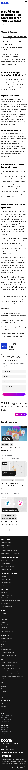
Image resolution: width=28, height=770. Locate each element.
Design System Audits (7, 665)
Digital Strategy (6, 582)
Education (4, 619)
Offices (3, 689)
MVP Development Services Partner (11, 668)
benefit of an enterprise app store (12, 119)
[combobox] (5, 381)
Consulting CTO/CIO (7, 579)
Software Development (8, 515)
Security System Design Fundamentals (12, 674)
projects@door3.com (7, 747)
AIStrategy (10, 480)
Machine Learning (6, 595)
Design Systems (6, 545)
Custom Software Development (10, 561)
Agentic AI (4, 592)
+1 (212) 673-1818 (9, 749)
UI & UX (3, 616)
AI (11, 444)
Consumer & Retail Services (9, 655)
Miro (2, 703)
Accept (21, 767)
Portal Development (7, 569)
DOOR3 (3, 296)
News (2, 694)
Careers (3, 686)
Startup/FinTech (6, 649)
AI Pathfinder (5, 598)
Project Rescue (5, 563)
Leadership (4, 691)
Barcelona (4, 725)
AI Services (5, 589)
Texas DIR (4, 706)
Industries (5, 635)
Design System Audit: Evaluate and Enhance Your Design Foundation (12, 335)
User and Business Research (9, 551)
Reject (13, 767)
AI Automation (5, 603)
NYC (2, 713)
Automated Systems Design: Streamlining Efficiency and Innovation (13, 314)
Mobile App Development (8, 566)
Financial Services (6, 638)
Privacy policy (21, 763)
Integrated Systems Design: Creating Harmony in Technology (13, 321)
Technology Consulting (9, 573)
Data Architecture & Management (11, 601)
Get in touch (19, 414)
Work (3, 610)
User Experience (6, 542)
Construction (5, 647)
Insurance (5, 444)
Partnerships (6, 700)
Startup (3, 613)
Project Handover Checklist (9, 662)
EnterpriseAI (19, 480)
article (19, 82)
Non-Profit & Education (8, 652)
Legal (2, 644)
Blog (3, 659)
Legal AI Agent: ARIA (7, 606)
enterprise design (18, 299)
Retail (3, 622)
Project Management (7, 585)
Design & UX (5, 539)
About (3, 683)
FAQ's (2, 697)
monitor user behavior (8, 136)
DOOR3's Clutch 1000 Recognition (11, 671)
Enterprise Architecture (9, 518)
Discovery (4, 576)
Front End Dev (5, 625)
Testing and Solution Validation (10, 553)
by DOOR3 (12, 344)
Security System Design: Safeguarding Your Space (13, 328)
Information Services (7, 631)
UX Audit (3, 548)
